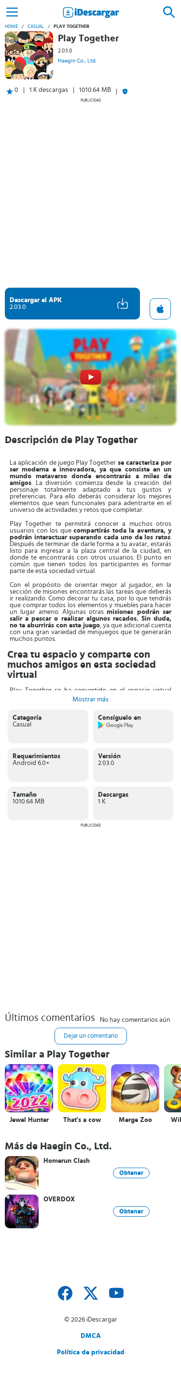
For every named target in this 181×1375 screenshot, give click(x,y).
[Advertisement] (90, 192)
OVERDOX (59, 1199)
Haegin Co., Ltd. (77, 61)
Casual (36, 26)
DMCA (91, 1336)
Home (11, 26)
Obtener (131, 1173)
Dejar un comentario (91, 1036)
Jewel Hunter (29, 1120)
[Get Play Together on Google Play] (116, 727)
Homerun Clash (66, 1161)
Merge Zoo (135, 1120)
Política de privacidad (91, 1352)
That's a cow (82, 1120)
